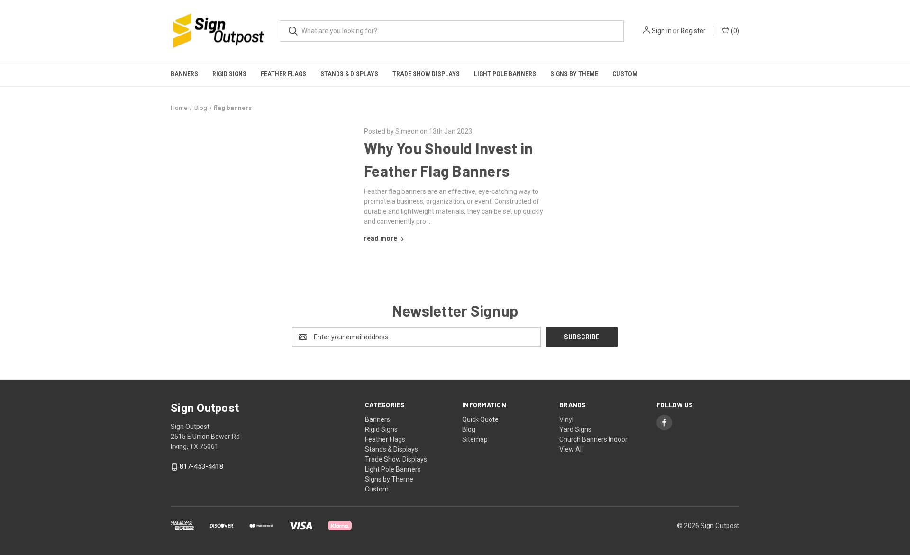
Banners (184, 74)
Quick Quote (480, 419)
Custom (624, 74)
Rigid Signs (229, 74)
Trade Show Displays (426, 74)
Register (693, 31)
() (734, 31)
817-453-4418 (201, 467)
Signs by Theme (574, 74)
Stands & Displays (349, 74)
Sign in (662, 31)
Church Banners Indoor (593, 439)
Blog (468, 429)
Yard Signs (575, 429)
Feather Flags (283, 74)
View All (571, 449)
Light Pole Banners (505, 74)
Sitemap (475, 439)
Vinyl (566, 419)
